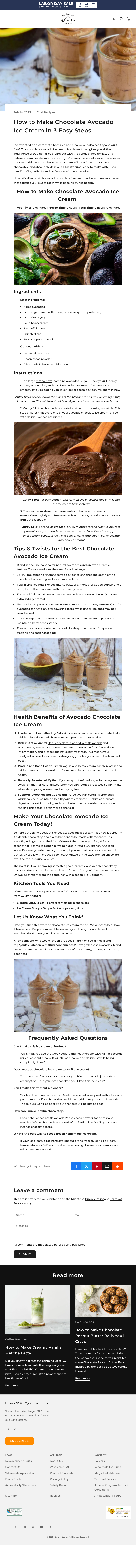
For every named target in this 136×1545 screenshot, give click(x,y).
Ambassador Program (109, 1495)
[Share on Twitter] (87, 1166)
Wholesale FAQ (60, 1467)
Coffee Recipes (16, 1339)
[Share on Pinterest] (97, 1166)
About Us (56, 1461)
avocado (46, 149)
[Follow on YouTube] (41, 1527)
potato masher (30, 1099)
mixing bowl (44, 381)
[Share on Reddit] (117, 1166)
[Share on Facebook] (76, 1166)
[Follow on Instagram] (24, 1527)
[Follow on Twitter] (15, 1527)
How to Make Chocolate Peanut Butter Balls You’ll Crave (100, 1336)
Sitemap (11, 1495)
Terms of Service (105, 1479)
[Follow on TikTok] (50, 1527)
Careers (99, 1461)
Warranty (100, 1454)
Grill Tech (56, 1454)
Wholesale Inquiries (107, 1467)
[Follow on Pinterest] (32, 1527)
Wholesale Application (20, 1473)
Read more (12, 1385)
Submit (24, 1254)
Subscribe (19, 1440)
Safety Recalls (59, 1485)
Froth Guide (13, 1479)
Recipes (55, 1495)
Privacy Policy (94, 1199)
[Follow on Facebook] (7, 1527)
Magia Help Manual (107, 1473)
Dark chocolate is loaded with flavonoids (75, 743)
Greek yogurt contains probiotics (91, 794)
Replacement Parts (18, 1461)
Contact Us (12, 1467)
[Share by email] (107, 1166)
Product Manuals (61, 1473)
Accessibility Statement (21, 1485)
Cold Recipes (46, 112)
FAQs (8, 1454)
